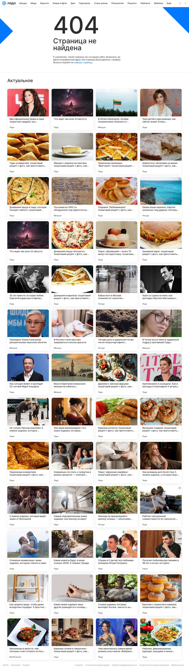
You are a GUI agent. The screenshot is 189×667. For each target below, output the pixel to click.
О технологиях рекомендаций (97, 665)
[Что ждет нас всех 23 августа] (72, 109)
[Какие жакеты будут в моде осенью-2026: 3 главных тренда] (72, 551)
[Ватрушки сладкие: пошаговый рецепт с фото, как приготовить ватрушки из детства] (161, 418)
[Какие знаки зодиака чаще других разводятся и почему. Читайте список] (72, 595)
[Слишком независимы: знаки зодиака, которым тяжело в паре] (28, 551)
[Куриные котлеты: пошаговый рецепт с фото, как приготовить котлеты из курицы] (116, 418)
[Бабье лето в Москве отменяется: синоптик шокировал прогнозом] (116, 286)
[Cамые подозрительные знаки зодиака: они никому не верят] (72, 506)
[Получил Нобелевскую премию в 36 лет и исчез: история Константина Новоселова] (161, 551)
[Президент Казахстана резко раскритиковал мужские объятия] (28, 330)
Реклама (26, 665)
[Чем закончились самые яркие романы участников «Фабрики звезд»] (116, 639)
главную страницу (83, 62)
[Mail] (4, 3)
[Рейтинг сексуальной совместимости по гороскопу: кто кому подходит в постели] (161, 506)
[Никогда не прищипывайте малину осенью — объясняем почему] (116, 506)
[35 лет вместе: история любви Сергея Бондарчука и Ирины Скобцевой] (28, 286)
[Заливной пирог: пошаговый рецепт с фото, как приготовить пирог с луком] (161, 242)
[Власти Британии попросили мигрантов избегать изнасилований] (72, 374)
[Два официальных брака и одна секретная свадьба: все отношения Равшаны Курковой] (28, 109)
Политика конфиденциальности (124, 665)
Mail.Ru (6, 665)
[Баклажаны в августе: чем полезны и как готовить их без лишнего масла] (28, 639)
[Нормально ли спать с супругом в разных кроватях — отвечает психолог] (72, 462)
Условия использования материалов (154, 665)
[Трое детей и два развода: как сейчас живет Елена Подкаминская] (161, 109)
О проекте (79, 665)
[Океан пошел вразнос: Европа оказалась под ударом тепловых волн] (161, 197)
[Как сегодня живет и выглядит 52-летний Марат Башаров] (28, 374)
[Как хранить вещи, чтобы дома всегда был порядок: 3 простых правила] (28, 595)
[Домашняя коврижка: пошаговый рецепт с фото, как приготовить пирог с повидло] (72, 286)
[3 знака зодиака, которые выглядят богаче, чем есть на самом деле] (116, 595)
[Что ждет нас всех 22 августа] (28, 242)
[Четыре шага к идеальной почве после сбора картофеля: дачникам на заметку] (116, 330)
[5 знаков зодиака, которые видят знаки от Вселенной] (28, 506)
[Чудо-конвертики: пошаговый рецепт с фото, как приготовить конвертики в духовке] (28, 153)
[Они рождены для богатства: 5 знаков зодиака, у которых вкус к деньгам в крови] (161, 462)
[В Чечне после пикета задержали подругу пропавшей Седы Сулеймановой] (161, 330)
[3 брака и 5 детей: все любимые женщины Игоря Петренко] (116, 551)
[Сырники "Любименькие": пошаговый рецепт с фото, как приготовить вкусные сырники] (116, 197)
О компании (15, 665)
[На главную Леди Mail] (11, 3)
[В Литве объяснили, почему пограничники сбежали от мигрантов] (116, 109)
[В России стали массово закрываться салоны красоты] (72, 330)
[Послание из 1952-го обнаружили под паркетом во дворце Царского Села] (72, 197)
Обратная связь (177, 665)
